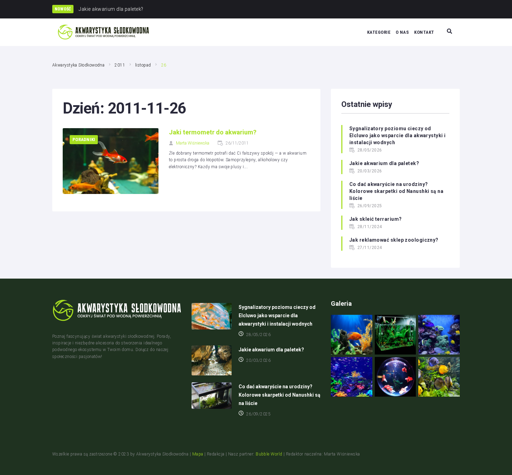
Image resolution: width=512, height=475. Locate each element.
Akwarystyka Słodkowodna (78, 65)
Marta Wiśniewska (192, 143)
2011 (120, 65)
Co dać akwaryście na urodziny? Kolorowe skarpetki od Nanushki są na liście (396, 191)
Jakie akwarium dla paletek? (384, 163)
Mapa (197, 454)
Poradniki (83, 139)
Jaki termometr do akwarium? (212, 132)
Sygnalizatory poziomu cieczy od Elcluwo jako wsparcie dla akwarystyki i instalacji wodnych (397, 135)
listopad (143, 65)
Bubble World (269, 454)
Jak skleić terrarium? (375, 219)
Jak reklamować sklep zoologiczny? (394, 240)
